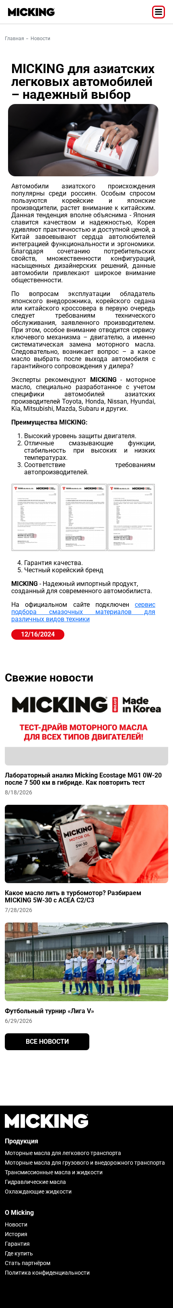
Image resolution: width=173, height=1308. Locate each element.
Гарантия (17, 1244)
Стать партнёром (27, 1263)
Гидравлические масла (35, 1182)
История (16, 1234)
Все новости (47, 1041)
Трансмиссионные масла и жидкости (54, 1172)
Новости (40, 38)
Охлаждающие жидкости (38, 1191)
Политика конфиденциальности (47, 1272)
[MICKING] (31, 12)
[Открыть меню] (158, 12)
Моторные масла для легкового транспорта (63, 1153)
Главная (14, 38)
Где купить (19, 1253)
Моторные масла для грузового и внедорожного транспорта (85, 1162)
